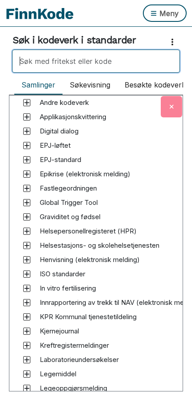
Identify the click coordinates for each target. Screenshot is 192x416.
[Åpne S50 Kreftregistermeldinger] (26, 345)
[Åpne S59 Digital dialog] (26, 131)
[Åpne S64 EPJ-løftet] (26, 145)
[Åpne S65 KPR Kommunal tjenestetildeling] (26, 317)
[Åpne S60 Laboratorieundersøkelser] (26, 359)
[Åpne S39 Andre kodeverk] (26, 102)
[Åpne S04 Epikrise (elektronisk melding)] (26, 174)
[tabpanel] (96, 251)
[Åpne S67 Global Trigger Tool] (26, 202)
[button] (64, 103)
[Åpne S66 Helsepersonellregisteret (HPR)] (26, 231)
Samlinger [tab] (38, 84)
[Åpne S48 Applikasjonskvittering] (26, 117)
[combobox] (96, 61)
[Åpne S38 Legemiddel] (26, 374)
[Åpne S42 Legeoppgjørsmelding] (26, 388)
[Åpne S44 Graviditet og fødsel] (26, 217)
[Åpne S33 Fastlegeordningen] (26, 188)
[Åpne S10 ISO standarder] (26, 274)
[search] (96, 61)
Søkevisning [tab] (90, 84)
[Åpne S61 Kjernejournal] (26, 331)
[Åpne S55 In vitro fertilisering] (26, 288)
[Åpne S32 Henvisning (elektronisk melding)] (26, 259)
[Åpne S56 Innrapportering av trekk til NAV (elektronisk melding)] (26, 302)
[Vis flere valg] (174, 42)
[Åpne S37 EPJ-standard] (26, 159)
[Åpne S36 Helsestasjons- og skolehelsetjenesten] (26, 245)
